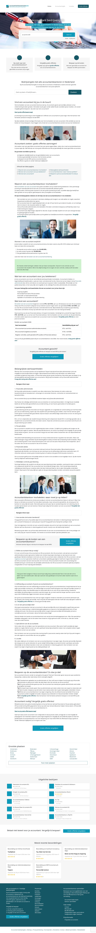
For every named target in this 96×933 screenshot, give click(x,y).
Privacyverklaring (38, 930)
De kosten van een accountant (24, 304)
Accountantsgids (60, 6)
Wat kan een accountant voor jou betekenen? (32, 172)
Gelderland (38, 896)
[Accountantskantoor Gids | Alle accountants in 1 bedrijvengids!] (17, 6)
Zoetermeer (33, 757)
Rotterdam (33, 749)
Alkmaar (32, 758)
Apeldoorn (73, 755)
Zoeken (73, 92)
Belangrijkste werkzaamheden (59, 170)
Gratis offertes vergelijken (71, 542)
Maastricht (73, 757)
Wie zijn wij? (68, 909)
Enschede (53, 753)
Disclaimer (56, 930)
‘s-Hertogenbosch (35, 755)
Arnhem (12, 755)
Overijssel (37, 900)
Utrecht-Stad (73, 749)
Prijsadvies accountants (71, 920)
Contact (67, 907)
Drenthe (37, 891)
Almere (72, 751)
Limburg (37, 902)
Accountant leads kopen (71, 899)
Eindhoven (13, 751)
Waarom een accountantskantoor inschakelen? (32, 170)
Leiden (52, 757)
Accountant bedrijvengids (18, 930)
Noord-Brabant (39, 903)
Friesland (37, 894)
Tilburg (32, 751)
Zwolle (12, 757)
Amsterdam (13, 749)
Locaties (71, 6)
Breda (12, 753)
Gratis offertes (83, 6)
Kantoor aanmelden (70, 901)
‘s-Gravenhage (54, 749)
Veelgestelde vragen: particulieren (74, 912)
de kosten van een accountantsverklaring (39, 257)
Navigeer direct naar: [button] (23, 384)
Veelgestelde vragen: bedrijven (73, 914)
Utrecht (37, 907)
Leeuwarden (73, 758)
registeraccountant (20, 559)
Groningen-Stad (54, 751)
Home (49, 6)
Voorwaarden (48, 930)
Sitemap (29, 930)
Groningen (38, 898)
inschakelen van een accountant (27, 186)
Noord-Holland (39, 905)
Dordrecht (13, 758)
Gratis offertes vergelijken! (49, 357)
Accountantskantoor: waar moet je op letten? (63, 172)
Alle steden (38, 912)
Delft (51, 758)
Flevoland (37, 893)
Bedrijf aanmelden (71, 930)
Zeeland (37, 911)
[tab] (48, 384)
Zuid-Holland (38, 909)
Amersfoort (53, 755)
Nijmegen (33, 753)
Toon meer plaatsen (48, 763)
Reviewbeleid (81, 930)
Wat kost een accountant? (26, 174)
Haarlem (72, 753)
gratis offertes (54, 65)
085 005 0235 (70, 910)
